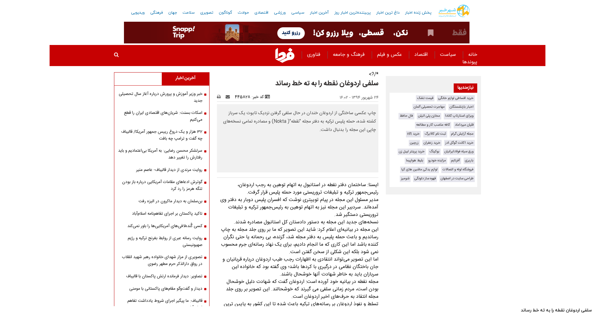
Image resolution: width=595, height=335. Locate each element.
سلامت (189, 13)
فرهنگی (156, 13)
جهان (172, 13)
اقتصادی (261, 13)
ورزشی (280, 13)
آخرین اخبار (319, 13)
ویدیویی (138, 13)
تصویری (206, 13)
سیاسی (297, 13)
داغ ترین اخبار (387, 13)
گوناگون (225, 13)
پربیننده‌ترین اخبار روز (352, 13)
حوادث (243, 13)
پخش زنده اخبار (418, 13)
